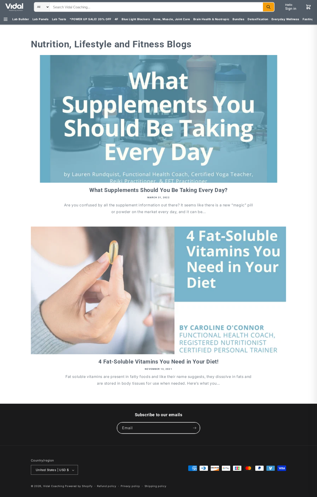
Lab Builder (20, 19)
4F (116, 19)
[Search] (268, 7)
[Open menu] (5, 19)
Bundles (238, 19)
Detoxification (258, 19)
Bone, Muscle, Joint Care (171, 19)
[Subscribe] (194, 427)
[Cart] (308, 7)
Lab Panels (40, 19)
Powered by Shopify (79, 486)
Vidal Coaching (53, 486)
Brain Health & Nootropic (211, 19)
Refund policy (106, 486)
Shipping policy (155, 486)
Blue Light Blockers (136, 19)
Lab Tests (59, 19)
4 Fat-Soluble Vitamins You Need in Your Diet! (158, 361)
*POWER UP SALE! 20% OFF (90, 19)
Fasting (308, 19)
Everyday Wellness (285, 19)
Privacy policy (130, 486)
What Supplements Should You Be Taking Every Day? (158, 190)
